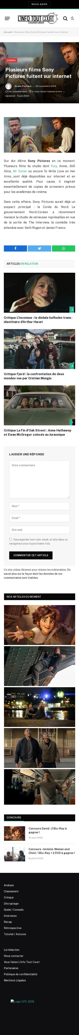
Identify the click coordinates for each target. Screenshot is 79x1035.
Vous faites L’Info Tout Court (22, 962)
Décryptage (11, 903)
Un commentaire (18, 91)
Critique (9, 897)
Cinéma (11, 60)
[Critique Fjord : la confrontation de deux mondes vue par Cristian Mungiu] (39, 349)
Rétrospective (12, 928)
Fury (54, 166)
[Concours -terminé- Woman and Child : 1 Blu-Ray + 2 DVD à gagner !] (14, 854)
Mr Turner (20, 171)
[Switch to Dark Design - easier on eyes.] (72, 18)
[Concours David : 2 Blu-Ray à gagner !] (14, 833)
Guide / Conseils (14, 909)
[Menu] (7, 18)
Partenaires (11, 968)
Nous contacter (13, 955)
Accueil (8, 32)
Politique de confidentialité (20, 974)
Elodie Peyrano (23, 86)
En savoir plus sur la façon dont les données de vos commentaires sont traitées (37, 573)
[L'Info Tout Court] (37, 18)
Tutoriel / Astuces (15, 934)
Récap (8, 921)
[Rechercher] (65, 18)
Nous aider (39, 4)
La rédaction (11, 949)
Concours (14, 817)
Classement (11, 891)
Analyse (9, 885)
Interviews (10, 915)
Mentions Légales (15, 980)
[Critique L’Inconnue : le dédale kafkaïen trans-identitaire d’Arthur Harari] (39, 293)
